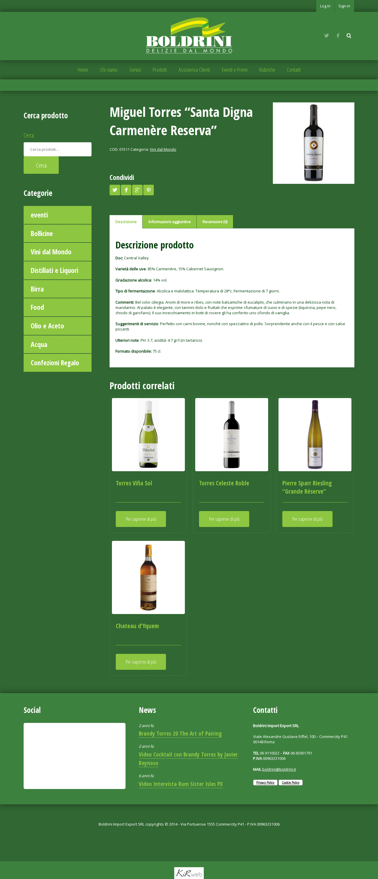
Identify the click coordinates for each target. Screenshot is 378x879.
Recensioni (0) (215, 221)
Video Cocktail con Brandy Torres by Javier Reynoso (188, 758)
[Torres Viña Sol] (148, 434)
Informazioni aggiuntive (170, 221)
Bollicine (42, 233)
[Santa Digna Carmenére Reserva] (313, 143)
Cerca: (29, 135)
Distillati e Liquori (54, 270)
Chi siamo (109, 69)
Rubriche (267, 69)
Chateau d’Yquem (137, 626)
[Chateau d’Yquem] (148, 577)
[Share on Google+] (137, 190)
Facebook (338, 35)
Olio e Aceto (47, 325)
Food (37, 307)
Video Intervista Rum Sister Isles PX (181, 784)
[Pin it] (148, 190)
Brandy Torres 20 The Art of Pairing (180, 733)
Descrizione (126, 221)
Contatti (294, 69)
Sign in (344, 6)
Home (83, 69)
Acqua (39, 344)
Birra (37, 289)
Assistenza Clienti (194, 69)
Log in (325, 6)
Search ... (349, 35)
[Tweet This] (115, 190)
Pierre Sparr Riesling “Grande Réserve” (307, 487)
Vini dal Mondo (51, 251)
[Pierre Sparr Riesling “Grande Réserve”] (314, 434)
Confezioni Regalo (55, 362)
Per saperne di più (141, 518)
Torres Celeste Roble (224, 483)
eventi (39, 215)
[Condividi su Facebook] (126, 190)
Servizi (135, 69)
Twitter (326, 35)
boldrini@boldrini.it (279, 769)
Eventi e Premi (234, 69)
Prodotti (160, 69)
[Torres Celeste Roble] (231, 434)
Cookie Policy (290, 782)
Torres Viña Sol (134, 483)
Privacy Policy (265, 782)
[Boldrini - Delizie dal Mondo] (189, 35)
